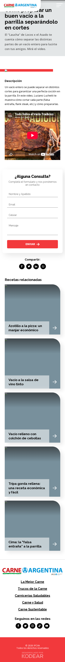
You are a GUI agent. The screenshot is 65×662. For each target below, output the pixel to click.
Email (12, 204)
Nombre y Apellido (20, 194)
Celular (13, 215)
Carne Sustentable (32, 609)
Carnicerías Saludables (32, 595)
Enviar (30, 244)
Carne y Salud (32, 602)
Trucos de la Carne (32, 589)
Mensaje (13, 225)
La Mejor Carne (32, 582)
